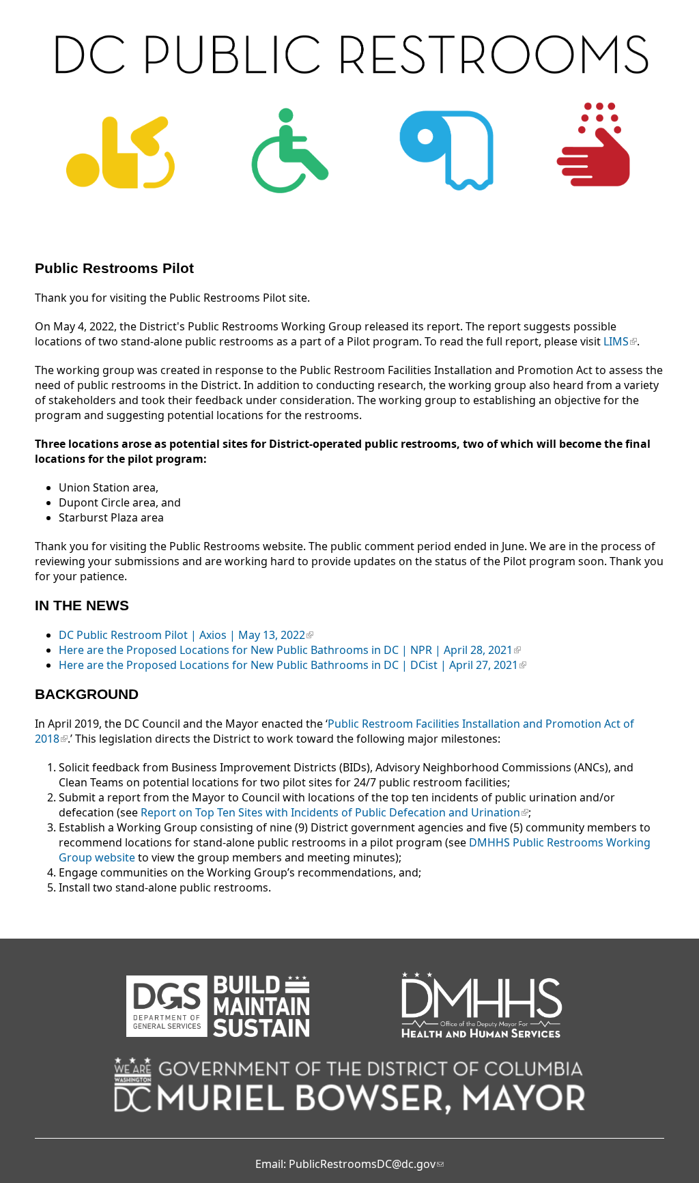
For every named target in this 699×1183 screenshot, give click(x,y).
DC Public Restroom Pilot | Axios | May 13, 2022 (182, 634)
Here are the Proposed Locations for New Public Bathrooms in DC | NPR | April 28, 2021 (286, 649)
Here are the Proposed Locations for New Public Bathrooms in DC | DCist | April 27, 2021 (288, 664)
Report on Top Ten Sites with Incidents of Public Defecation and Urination (330, 812)
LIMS (616, 341)
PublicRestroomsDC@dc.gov (362, 1163)
